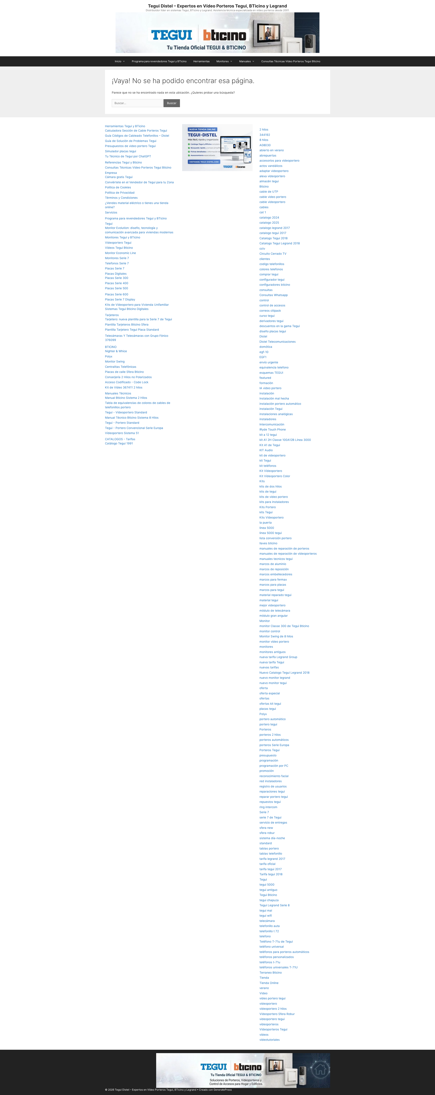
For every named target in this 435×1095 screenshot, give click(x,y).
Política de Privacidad (120, 192)
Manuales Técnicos (118, 393)
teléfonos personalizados (276, 957)
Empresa (111, 172)
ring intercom (268, 807)
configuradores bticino (274, 284)
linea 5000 (266, 528)
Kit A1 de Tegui (269, 445)
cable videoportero (272, 202)
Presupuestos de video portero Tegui (130, 146)
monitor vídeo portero (274, 641)
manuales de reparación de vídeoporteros (288, 553)
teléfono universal (271, 946)
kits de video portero (273, 496)
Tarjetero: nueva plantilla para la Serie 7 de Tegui (138, 319)
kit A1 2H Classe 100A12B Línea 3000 (285, 440)
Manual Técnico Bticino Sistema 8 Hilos (132, 417)
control (264, 300)
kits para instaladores (274, 502)
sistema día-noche (272, 838)
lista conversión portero (275, 538)
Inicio (118, 61)
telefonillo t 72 (269, 931)
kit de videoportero (272, 455)
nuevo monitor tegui (273, 683)
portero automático (272, 719)
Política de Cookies (118, 187)
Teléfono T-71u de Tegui (276, 941)
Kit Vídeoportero (270, 471)
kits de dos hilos (270, 486)
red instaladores (270, 781)
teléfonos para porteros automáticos (284, 952)
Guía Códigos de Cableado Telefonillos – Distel (137, 135)
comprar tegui (268, 274)
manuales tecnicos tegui (276, 559)
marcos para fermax (273, 579)
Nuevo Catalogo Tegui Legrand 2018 (284, 672)
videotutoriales (269, 1039)
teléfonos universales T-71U (278, 967)
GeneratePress (223, 1089)
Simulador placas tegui (120, 151)
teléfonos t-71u (269, 962)
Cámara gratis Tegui (119, 177)
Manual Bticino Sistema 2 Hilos (126, 397)
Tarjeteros (112, 315)
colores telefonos (271, 269)
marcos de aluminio (272, 564)
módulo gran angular (273, 615)
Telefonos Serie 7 (117, 263)
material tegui (268, 600)
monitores (266, 646)
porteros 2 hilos (270, 734)
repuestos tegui (270, 802)
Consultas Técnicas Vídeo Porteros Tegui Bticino (290, 61)
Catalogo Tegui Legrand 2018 (279, 243)
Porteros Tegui (269, 750)
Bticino (264, 186)
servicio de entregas (273, 822)
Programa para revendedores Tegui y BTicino (159, 61)
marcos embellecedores (275, 574)
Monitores (222, 61)
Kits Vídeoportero (271, 517)
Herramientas (201, 61)
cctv (262, 248)
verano (264, 988)
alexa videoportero (272, 176)
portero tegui (268, 724)
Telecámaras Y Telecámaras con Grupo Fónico (136, 335)
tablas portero (269, 848)
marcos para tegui (271, 590)
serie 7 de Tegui (270, 817)
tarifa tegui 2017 (270, 869)
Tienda (264, 977)
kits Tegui (266, 512)
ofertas (264, 698)
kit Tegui (265, 460)
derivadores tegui (271, 321)
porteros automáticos (274, 739)
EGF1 (262, 357)
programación (268, 760)
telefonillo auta (269, 926)
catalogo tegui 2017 (272, 233)
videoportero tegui (272, 1019)
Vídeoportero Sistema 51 (122, 433)
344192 (264, 134)
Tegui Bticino (268, 895)
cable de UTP (268, 191)
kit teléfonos (267, 465)
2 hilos (263, 129)
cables (263, 207)
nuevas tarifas (269, 667)
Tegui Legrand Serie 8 (274, 905)
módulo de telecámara (274, 610)
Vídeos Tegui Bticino (119, 247)
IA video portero (270, 388)
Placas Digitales (116, 273)
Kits (262, 481)
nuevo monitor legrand (274, 677)
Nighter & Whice (116, 351)
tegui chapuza (269, 900)
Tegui (108, 223)
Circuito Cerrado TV (272, 253)
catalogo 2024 (269, 217)
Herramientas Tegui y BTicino (125, 126)
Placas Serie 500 (116, 288)
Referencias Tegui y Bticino (123, 162)
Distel (263, 336)
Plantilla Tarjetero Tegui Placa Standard (132, 329)
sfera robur (267, 833)
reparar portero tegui (273, 796)
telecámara (267, 921)
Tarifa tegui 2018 (270, 874)
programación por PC (273, 765)
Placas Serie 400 (116, 283)
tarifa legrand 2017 (272, 859)
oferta (263, 688)
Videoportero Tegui (118, 242)
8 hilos (263, 140)
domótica (265, 346)
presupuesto (267, 755)
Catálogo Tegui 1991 (119, 443)
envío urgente (268, 362)
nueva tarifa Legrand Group (278, 657)
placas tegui (267, 708)
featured (265, 377)
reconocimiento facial (274, 776)
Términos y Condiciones (121, 197)
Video (263, 993)
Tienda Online (269, 983)
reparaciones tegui (272, 791)
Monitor (264, 621)
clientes (264, 259)
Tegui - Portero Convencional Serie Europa (134, 428)
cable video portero (272, 197)
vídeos (263, 1034)
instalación (266, 393)
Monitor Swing (115, 361)
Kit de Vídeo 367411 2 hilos (123, 387)
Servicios (111, 212)
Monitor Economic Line (120, 253)
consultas (266, 290)
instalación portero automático (280, 403)
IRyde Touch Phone (272, 429)
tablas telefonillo (270, 853)
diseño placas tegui (272, 331)
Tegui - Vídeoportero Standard (126, 412)
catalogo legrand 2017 (274, 228)
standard (265, 843)
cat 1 (262, 212)
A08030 (265, 145)
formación (266, 383)
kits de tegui (267, 491)
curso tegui (267, 315)
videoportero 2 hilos (273, 1008)
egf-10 (263, 352)
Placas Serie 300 (116, 278)
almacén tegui (269, 181)
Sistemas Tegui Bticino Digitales (127, 309)
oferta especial (269, 693)
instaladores (267, 419)
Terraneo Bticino (270, 972)
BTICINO (111, 347)
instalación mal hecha (274, 398)
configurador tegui (271, 279)
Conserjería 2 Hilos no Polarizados (128, 377)
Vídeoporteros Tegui (273, 1029)
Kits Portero (267, 507)
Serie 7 (264, 812)
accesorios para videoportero (279, 160)
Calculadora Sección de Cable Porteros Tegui (136, 130)
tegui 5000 (266, 884)
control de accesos (272, 305)
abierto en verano (271, 150)
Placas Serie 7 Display (120, 299)
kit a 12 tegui (268, 434)
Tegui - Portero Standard (122, 422)
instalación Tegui (270, 408)
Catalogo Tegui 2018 (273, 238)
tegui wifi (265, 915)
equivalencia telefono (274, 367)
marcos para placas (272, 584)
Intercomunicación (271, 424)
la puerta (265, 522)
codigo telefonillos (271, 264)
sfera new (266, 827)
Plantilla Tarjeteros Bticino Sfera (127, 324)
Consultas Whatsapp (273, 295)
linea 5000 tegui (270, 533)
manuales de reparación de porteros (284, 548)
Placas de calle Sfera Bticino (124, 372)
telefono (265, 936)
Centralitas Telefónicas (120, 366)
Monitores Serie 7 (117, 258)
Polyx (108, 356)
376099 (110, 340)
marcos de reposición (274, 569)
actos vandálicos (270, 166)
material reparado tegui (275, 595)
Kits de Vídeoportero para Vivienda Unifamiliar (137, 304)
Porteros (265, 729)
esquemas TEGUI (271, 372)
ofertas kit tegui (270, 703)
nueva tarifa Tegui (271, 662)
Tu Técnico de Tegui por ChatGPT (128, 156)
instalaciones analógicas (276, 414)
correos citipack (270, 310)
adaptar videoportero (274, 171)
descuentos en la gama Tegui (279, 326)
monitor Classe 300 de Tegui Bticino (284, 626)
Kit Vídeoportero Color (274, 476)
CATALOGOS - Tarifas (120, 439)
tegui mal (265, 910)
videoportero (268, 1003)
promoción (266, 771)
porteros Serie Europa (274, 745)
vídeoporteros (269, 1024)
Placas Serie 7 (114, 268)
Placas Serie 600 (116, 294)
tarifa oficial (267, 864)
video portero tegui (272, 998)
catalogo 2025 (269, 222)
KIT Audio (266, 450)
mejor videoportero (272, 605)
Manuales (245, 61)
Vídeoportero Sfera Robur (277, 1014)
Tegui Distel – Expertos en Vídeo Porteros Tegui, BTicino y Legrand (217, 5)
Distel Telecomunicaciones (277, 341)
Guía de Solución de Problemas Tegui (130, 141)
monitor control (269, 631)
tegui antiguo (268, 890)
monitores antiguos (272, 652)
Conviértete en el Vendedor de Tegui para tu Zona (139, 182)
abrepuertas (267, 155)
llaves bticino (268, 543)
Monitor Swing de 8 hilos (276, 636)
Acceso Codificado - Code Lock (126, 382)
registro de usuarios (273, 786)
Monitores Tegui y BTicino (122, 237)
